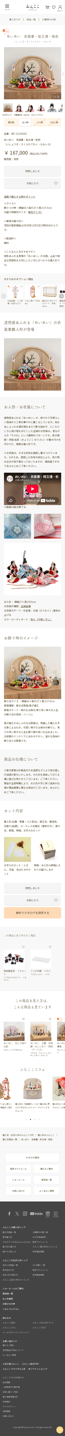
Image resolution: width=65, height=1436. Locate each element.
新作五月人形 (8, 1269)
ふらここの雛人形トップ (14, 1227)
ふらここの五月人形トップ (15, 1260)
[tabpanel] (32, 1093)
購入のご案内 (46, 1168)
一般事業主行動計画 (11, 1387)
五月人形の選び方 (10, 1274)
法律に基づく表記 (10, 1391)
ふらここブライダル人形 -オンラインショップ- (25, 1368)
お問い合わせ (18, 1190)
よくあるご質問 (46, 1190)
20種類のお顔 (49, 19)
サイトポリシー (9, 1406)
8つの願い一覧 (39, 1265)
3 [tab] (34, 1119)
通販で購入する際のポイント (20, 196)
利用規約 (6, 1401)
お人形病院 (8, 1298)
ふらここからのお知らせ (13, 1377)
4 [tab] (39, 1119)
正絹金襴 (26, 606)
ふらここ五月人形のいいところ (16, 1279)
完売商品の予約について (13, 1350)
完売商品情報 (38, 1251)
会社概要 (6, 1382)
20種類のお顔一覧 (40, 1232)
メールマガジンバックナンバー (16, 1332)
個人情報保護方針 (10, 1396)
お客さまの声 (9, 1303)
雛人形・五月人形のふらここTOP (18, 1134)
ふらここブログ (39, 1327)
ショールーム (18, 1179)
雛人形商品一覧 (10, 1139)
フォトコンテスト (11, 1308)
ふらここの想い (9, 1322)
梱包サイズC (35, 212)
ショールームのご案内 (13, 1288)
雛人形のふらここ (46, 1134)
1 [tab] (26, 1119)
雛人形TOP (14, 19)
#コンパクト (37, 114)
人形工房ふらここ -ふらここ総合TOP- (21, 1363)
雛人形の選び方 (9, 1246)
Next (62, 74)
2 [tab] (30, 1119)
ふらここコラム (9, 1327)
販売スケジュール (18, 1168)
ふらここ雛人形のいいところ (45, 1246)
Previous (3, 74)
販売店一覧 (46, 1179)
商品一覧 (31, 19)
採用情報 (6, 1411)
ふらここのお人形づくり (43, 1322)
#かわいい (7, 114)
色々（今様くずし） (41, 619)
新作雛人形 (7, 1237)
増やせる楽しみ (9, 1251)
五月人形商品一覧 (10, 1265)
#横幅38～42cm (21, 114)
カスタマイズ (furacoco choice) (16, 1241)
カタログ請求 (32, 1157)
